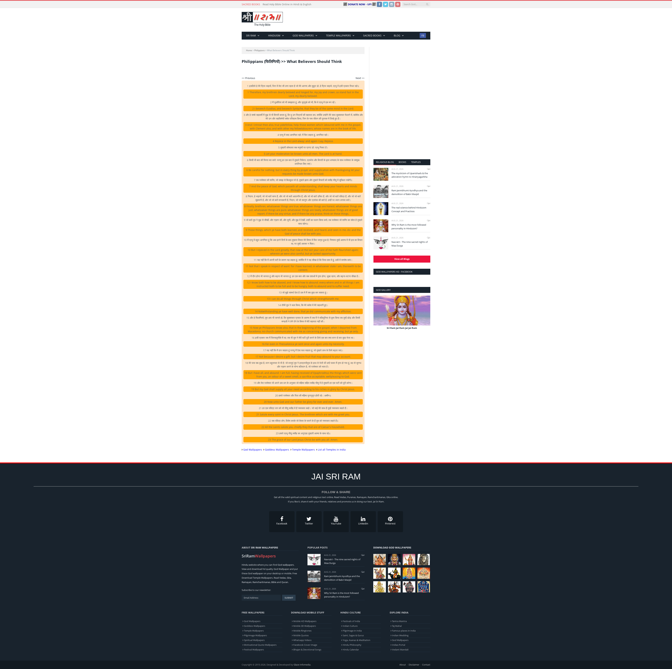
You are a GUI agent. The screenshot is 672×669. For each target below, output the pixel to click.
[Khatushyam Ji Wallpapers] (394, 559)
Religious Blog (385, 162)
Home (249, 50)
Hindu (245, 564)
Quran (284, 582)
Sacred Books (372, 35)
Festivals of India (351, 621)
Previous (377, 315)
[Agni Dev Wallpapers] (379, 586)
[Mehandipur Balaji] (423, 559)
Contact (426, 664)
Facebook (281, 523)
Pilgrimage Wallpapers (255, 635)
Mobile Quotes (301, 635)
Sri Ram (251, 35)
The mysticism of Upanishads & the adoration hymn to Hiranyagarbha (409, 175)
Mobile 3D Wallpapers (304, 625)
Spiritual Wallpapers (254, 640)
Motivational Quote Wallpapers (260, 644)
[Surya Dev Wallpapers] (423, 573)
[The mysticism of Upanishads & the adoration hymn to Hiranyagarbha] (380, 174)
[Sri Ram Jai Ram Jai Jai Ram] (401, 310)
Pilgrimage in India (352, 630)
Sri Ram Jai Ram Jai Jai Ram (402, 328)
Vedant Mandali (400, 649)
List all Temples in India (332, 449)
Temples (416, 162)
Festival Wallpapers (254, 649)
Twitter (309, 523)
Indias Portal (398, 644)
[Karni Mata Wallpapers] (409, 559)
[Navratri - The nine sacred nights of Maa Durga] (380, 242)
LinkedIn (363, 523)
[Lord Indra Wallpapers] (379, 573)
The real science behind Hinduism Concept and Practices (408, 209)
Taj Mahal (397, 625)
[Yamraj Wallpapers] (394, 573)
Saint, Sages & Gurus (353, 635)
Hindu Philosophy (352, 644)
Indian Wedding (400, 635)
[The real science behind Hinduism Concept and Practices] (380, 208)
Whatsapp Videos (302, 640)
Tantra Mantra (399, 621)
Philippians (259, 50)
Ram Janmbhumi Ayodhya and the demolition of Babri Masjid (409, 192)
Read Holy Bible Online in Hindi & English (287, 4)
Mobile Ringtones (302, 630)
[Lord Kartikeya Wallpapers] (409, 573)
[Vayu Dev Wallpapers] (394, 586)
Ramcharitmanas (261, 582)
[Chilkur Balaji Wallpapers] (423, 586)
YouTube (336, 523)
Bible (273, 582)
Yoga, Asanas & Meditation (356, 640)
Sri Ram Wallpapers (264, 547)
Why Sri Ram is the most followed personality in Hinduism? (408, 226)
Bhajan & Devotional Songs (307, 649)
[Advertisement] (366, 20)
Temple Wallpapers (338, 35)
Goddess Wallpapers (277, 449)
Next (426, 315)
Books (402, 162)
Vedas (282, 577)
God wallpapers (286, 564)
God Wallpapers (303, 35)
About (402, 664)
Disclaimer (414, 664)
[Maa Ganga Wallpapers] (379, 559)
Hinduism (274, 35)
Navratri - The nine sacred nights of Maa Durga (409, 243)
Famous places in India (404, 630)
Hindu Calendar (351, 649)
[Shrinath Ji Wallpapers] (409, 586)
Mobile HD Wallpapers (304, 621)
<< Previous (248, 78)
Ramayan (246, 582)
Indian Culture (350, 625)
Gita (289, 577)
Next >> (360, 78)
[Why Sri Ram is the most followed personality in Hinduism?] (380, 225)
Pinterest (390, 523)
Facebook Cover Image (305, 644)
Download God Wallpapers (392, 547)
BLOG (397, 35)
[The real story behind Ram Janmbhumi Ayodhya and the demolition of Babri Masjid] (380, 191)
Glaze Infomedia (302, 664)
